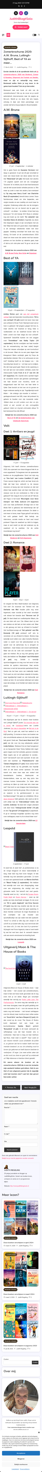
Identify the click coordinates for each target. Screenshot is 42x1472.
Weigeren (21, 1459)
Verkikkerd (19, 726)
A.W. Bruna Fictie (11, 253)
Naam (6, 1126)
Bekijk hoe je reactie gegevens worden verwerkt (18, 1158)
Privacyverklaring (24, 1469)
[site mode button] (34, 35)
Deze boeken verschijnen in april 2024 (18, 1243)
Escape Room (33, 894)
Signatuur (32, 253)
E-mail (6, 1134)
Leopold (21, 942)
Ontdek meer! (22, 27)
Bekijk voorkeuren (21, 1464)
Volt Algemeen (25, 538)
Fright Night (8, 897)
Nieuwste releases (10, 47)
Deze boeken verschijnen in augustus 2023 (20, 1346)
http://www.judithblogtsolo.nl (19, 1186)
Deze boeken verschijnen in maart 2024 (19, 1294)
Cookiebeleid (15, 1469)
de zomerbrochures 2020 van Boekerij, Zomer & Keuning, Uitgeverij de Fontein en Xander (21, 74)
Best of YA (11, 418)
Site (5, 1141)
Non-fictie (22, 253)
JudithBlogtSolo (21, 19)
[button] (39, 1432)
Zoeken (6, 1359)
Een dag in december (18, 728)
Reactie (7, 1107)
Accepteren (21, 1453)
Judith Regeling (22, 67)
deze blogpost (9, 799)
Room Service (21, 897)
